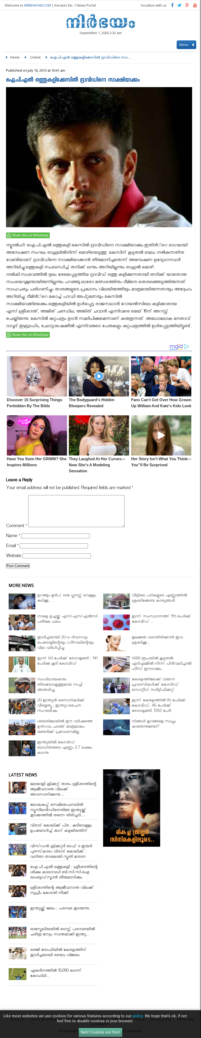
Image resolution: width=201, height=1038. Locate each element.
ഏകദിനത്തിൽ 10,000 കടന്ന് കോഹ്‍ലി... (55, 973)
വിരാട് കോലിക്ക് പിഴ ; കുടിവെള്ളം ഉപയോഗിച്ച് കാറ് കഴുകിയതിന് (61, 828)
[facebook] (172, 6)
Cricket (35, 57)
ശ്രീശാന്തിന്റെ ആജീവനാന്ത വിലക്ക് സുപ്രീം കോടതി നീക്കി (62, 891)
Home (15, 57)
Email (12, 546)
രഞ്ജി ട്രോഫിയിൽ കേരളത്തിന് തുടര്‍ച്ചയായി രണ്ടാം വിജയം (58, 953)
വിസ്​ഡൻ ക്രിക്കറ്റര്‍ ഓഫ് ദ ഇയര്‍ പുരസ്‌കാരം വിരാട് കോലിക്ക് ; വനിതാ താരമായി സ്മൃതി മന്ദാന (61, 852)
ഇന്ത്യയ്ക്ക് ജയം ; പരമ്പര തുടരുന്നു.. (60, 909)
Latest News (23, 775)
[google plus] (187, 6)
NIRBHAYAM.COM (37, 5)
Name (13, 536)
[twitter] (179, 6)
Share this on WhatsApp (30, 235)
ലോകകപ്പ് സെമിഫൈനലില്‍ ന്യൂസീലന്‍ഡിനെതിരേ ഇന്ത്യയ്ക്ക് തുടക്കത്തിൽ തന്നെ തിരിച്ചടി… (58, 810)
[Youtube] (195, 6)
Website (13, 556)
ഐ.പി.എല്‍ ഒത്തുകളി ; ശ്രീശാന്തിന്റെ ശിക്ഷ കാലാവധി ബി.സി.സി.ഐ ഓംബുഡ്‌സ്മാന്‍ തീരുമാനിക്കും (64, 873)
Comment (16, 526)
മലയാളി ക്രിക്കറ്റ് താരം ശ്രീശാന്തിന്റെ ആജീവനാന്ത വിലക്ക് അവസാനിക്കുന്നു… (63, 790)
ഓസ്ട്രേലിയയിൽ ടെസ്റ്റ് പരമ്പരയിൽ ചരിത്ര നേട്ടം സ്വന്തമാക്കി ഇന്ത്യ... (62, 932)
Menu (184, 44)
